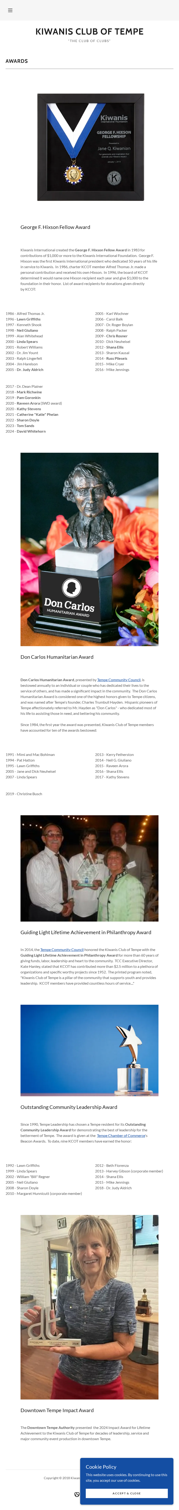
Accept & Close (127, 1493)
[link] (89, 33)
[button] (10, 10)
